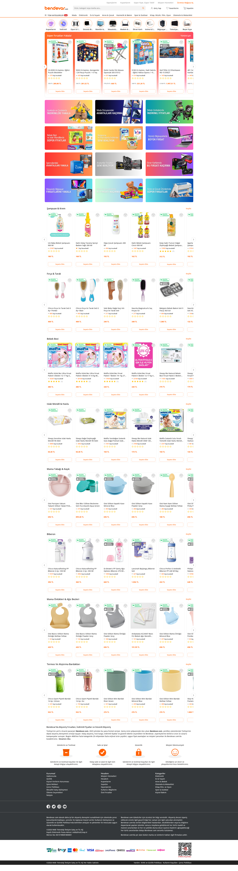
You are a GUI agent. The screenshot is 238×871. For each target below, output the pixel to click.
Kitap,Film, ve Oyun (163, 787)
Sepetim (104, 784)
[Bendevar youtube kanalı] (65, 806)
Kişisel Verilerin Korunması (57, 781)
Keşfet (188, 208)
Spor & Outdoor (141, 15)
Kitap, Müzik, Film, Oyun (160, 15)
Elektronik (83, 15)
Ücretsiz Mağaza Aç (185, 2)
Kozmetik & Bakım (124, 15)
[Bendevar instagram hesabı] (59, 806)
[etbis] (185, 850)
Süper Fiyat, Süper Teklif (144, 2)
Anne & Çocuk (108, 15)
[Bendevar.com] (56, 8)
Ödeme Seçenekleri (54, 792)
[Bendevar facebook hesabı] (48, 806)
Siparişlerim (112, 2)
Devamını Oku (65, 739)
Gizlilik (49, 779)
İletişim (49, 795)
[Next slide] (193, 66)
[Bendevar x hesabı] (54, 806)
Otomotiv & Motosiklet (182, 15)
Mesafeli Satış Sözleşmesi (57, 790)
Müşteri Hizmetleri (165, 2)
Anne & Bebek (161, 781)
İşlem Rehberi (52, 784)
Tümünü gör (186, 35)
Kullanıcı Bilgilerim (109, 790)
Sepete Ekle (60, 91)
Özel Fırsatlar (106, 792)
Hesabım (104, 779)
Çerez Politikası (52, 787)
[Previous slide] (44, 66)
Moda (74, 15)
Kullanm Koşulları (170, 862)
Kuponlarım (125, 2)
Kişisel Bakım (160, 792)
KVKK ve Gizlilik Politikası (151, 862)
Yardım (137, 862)
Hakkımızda (51, 776)
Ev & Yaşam (95, 15)
